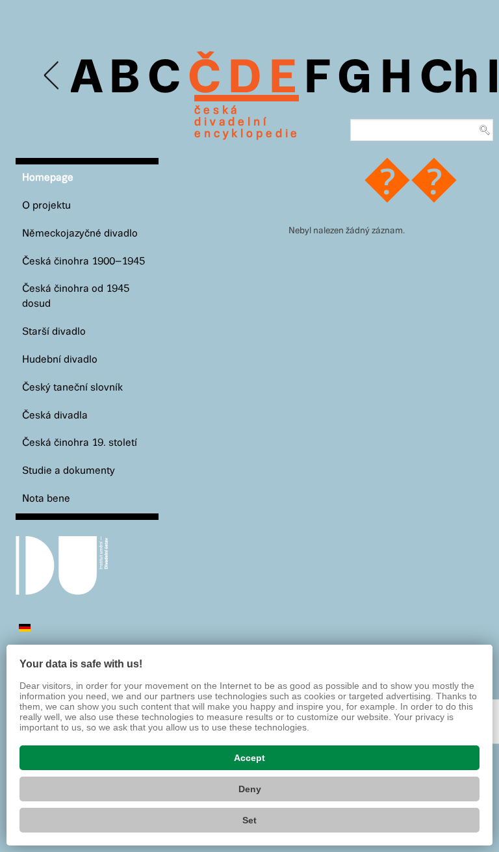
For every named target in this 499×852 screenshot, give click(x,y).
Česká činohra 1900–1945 (83, 261)
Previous (52, 76)
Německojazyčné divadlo (80, 233)
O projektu (46, 205)
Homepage (47, 177)
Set (249, 820)
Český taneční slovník (72, 387)
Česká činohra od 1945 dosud (75, 296)
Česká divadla (55, 415)
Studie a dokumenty (68, 470)
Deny (249, 789)
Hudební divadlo (59, 359)
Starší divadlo (54, 331)
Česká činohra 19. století (79, 442)
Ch (449, 79)
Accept (249, 758)
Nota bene (46, 498)
